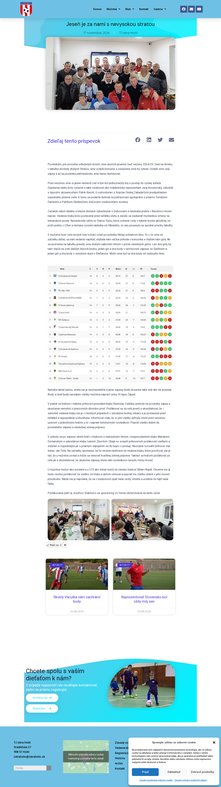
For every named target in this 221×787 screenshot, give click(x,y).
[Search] (48, 768)
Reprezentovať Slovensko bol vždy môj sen (144, 599)
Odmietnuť (173, 772)
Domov (97, 9)
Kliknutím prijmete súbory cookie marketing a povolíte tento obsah (86, 756)
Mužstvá (112, 9)
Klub (128, 9)
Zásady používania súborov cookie (156, 780)
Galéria (158, 9)
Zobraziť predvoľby (202, 772)
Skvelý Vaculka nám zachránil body (76, 599)
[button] (214, 742)
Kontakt (143, 9)
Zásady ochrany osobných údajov (190, 780)
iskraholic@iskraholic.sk (29, 756)
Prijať (145, 772)
